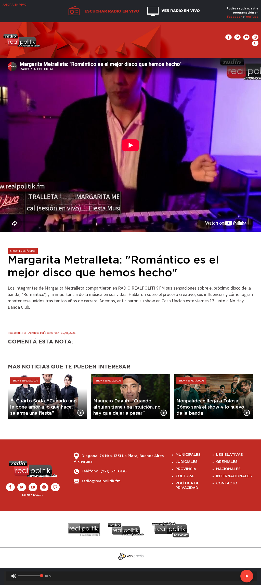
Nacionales (228, 469)
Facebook (234, 16)
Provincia (186, 469)
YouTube (251, 16)
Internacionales (234, 476)
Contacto (226, 483)
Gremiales (227, 462)
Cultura (185, 476)
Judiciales (187, 462)
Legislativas (229, 455)
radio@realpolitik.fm (101, 481)
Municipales (188, 455)
